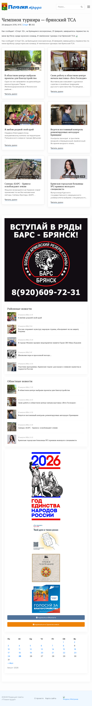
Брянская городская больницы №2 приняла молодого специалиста (67, 186)
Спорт (25, 25)
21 (53, 653)
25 (20, 656)
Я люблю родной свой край (19, 129)
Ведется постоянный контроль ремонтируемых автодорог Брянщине (67, 132)
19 (31, 653)
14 (53, 649)
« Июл (10, 663)
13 (42, 649)
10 (9, 649)
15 (64, 649)
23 (75, 653)
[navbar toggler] (88, 6)
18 (20, 653)
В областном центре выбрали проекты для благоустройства (21, 77)
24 (9, 656)
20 (42, 653)
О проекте (39, 698)
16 (75, 649)
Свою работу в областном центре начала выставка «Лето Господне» (69, 77)
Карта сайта (50, 698)
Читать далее (11, 93)
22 (64, 653)
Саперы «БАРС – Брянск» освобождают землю (18, 185)
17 (9, 653)
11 (19, 649)
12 (31, 649)
